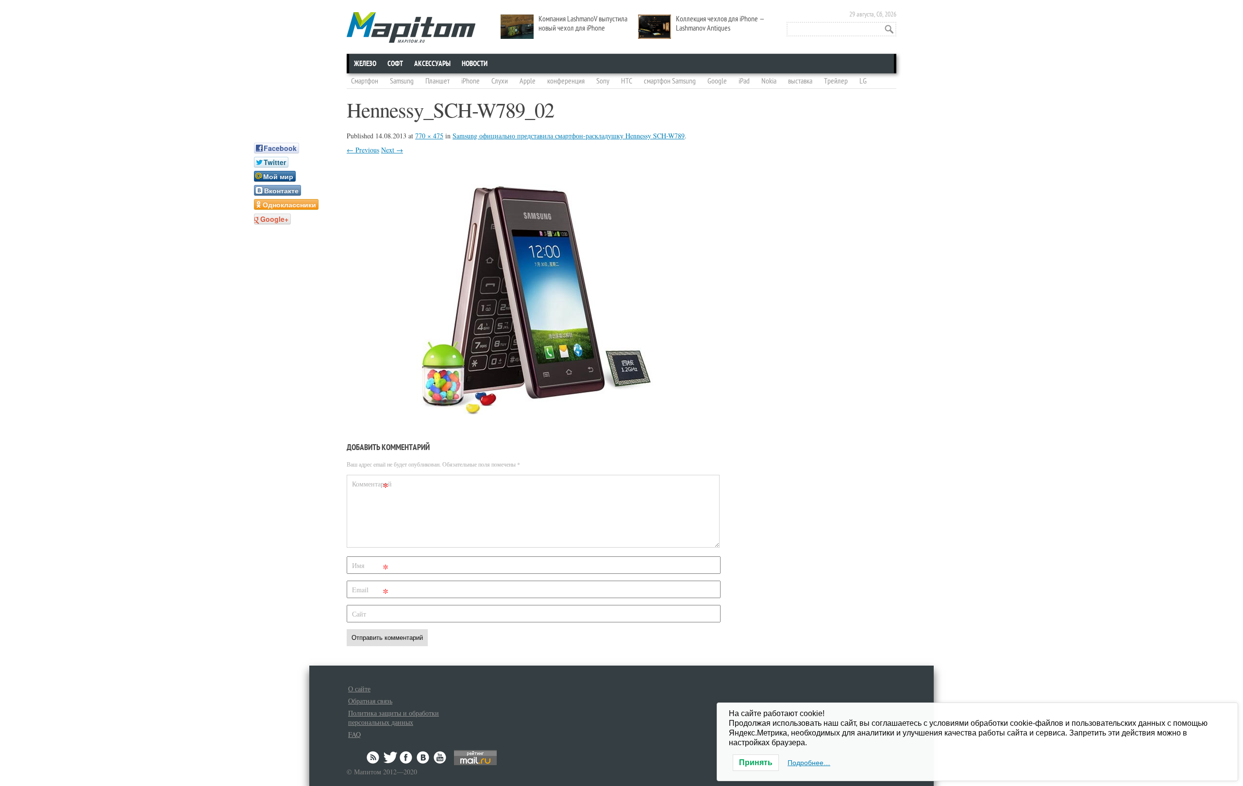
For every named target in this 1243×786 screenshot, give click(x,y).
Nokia (768, 81)
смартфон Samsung (670, 81)
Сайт (359, 614)
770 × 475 (429, 135)
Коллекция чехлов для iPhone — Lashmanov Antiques (720, 24)
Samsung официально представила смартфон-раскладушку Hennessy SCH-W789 (569, 135)
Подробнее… (809, 763)
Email (370, 592)
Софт (395, 63)
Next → (392, 149)
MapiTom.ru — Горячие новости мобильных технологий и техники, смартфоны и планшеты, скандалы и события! (411, 27)
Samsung (402, 81)
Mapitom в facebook (407, 757)
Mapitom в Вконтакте (423, 757)
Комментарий (371, 486)
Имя (370, 567)
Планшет (437, 81)
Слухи (499, 81)
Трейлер (836, 81)
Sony (602, 81)
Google (717, 81)
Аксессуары (432, 63)
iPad (744, 81)
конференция (566, 81)
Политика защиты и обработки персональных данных (393, 717)
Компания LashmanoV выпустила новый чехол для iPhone (582, 24)
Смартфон (364, 81)
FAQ (354, 734)
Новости (474, 63)
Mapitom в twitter (390, 757)
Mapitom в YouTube (440, 757)
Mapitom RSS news (374, 757)
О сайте (359, 688)
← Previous (363, 149)
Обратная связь (370, 700)
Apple (528, 81)
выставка (800, 81)
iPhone (470, 81)
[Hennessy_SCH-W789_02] (534, 411)
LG (863, 81)
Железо (365, 63)
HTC (626, 81)
